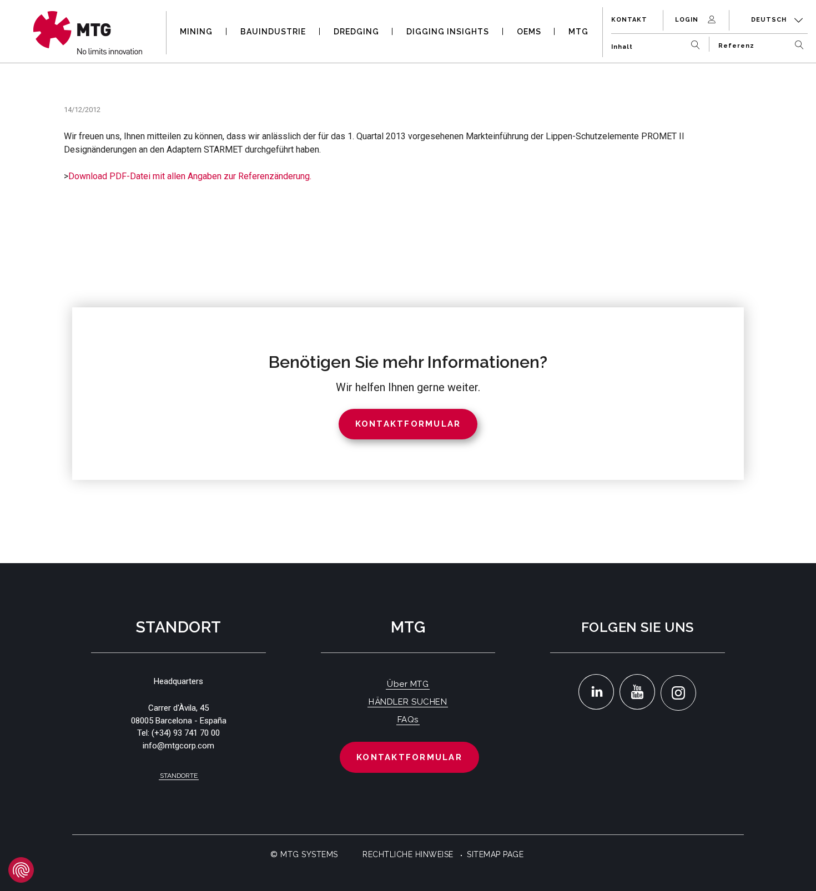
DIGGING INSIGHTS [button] (447, 31)
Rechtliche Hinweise (408, 854)
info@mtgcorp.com (178, 746)
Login (688, 19)
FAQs (408, 720)
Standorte (179, 775)
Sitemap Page (495, 854)
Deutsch (770, 19)
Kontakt (629, 19)
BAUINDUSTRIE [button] (273, 31)
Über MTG (408, 684)
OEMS (529, 31)
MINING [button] (196, 31)
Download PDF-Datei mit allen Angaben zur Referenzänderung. (189, 176)
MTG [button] (578, 31)
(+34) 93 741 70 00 (186, 733)
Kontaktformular (409, 757)
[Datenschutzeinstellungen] (21, 870)
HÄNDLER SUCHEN (408, 702)
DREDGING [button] (356, 31)
